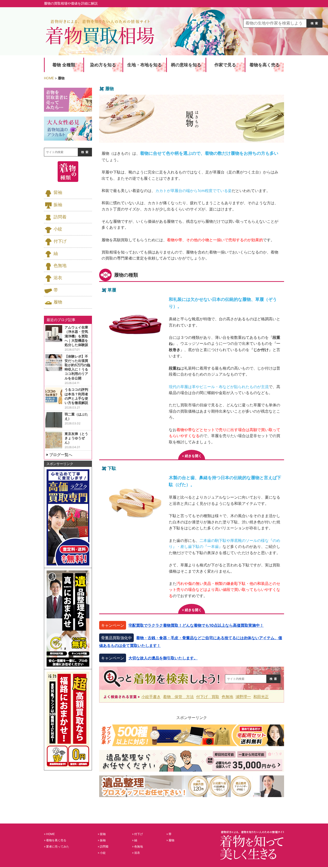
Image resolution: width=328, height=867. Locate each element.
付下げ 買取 (207, 696)
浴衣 (58, 277)
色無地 (227, 696)
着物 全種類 (63, 64)
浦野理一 (243, 696)
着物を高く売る (264, 64)
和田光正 (261, 696)
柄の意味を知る (186, 64)
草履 (112, 289)
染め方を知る (103, 64)
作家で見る (225, 64)
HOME (50, 834)
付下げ (60, 241)
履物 (58, 302)
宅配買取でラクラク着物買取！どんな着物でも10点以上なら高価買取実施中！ (196, 625)
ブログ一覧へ (60, 454)
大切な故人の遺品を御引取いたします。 (163, 658)
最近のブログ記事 (61, 319)
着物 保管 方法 (178, 696)
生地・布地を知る (144, 64)
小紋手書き (151, 696)
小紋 (58, 229)
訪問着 (60, 217)
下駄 (112, 468)
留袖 (58, 192)
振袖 (58, 204)
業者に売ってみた (57, 846)
